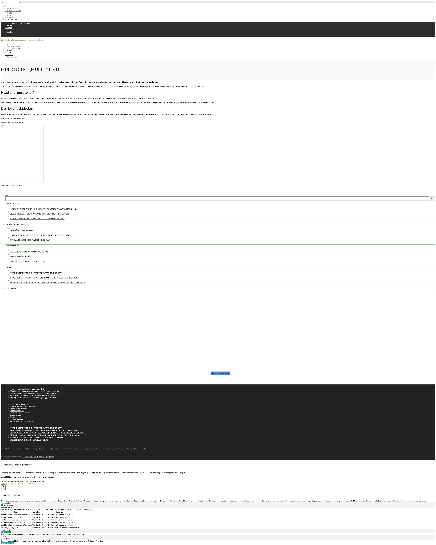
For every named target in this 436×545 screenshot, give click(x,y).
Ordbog (8, 27)
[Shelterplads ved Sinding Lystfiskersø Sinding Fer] (364, 362)
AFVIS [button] (30, 483)
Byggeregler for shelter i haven (22, 421)
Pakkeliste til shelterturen (20, 404)
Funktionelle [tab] (6, 530)
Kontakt (8, 25)
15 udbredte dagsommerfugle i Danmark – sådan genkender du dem (36, 391)
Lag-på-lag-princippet (22, 230)
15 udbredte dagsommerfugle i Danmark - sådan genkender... (44, 278)
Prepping (9, 32)
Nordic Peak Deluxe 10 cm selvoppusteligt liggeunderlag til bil (34, 393)
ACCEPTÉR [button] (22, 483)
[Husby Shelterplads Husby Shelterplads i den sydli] (76, 320)
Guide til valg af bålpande (20, 413)
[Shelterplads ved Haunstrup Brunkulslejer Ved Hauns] (76, 341)
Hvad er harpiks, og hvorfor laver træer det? (36, 273)
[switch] (2, 532)
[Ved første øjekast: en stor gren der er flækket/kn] (220, 333)
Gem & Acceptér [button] (7, 543)
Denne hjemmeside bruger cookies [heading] (16, 464)
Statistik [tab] (4, 536)
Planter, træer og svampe (15, 30)
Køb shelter (11, 19)
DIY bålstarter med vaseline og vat (30, 240)
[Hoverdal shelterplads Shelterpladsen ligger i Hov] (220, 361)
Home (8, 6)
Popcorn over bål (20, 257)
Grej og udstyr (13, 11)
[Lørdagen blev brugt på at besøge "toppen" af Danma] (76, 357)
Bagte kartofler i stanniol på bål (29, 252)
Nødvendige (8, 505)
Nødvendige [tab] (6, 503)
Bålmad (9, 17)
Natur (8, 15)
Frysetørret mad (16, 419)
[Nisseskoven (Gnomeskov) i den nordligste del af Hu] (220, 314)
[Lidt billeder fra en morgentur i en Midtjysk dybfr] (364, 316)
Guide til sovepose (17, 410)
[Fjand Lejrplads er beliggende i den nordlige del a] (364, 301)
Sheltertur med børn (18, 417)
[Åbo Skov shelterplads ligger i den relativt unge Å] (364, 337)
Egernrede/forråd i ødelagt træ (29, 440)
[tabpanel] (218, 518)
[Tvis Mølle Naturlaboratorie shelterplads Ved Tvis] (220, 301)
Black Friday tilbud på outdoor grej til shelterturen (40, 214)
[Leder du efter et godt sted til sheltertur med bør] (76, 299)
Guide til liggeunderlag (19, 408)
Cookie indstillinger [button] (9, 483)
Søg (6, 195)
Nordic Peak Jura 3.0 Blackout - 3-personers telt (37, 219)
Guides (8, 13)
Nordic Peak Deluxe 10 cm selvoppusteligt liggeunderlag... (43, 209)
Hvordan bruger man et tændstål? (23, 406)
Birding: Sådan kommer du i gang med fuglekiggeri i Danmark (33, 397)
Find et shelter (13, 9)
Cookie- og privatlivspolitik (19, 23)
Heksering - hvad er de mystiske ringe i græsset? (38, 437)
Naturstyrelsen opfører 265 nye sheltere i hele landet (41, 235)
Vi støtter (50, 457)
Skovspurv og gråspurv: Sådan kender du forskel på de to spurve (47, 283)
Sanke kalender (16, 415)
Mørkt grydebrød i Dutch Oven (28, 261)
